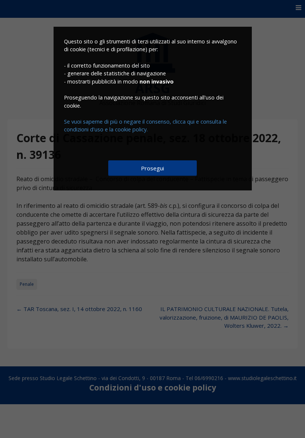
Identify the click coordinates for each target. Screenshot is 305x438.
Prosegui (152, 168)
